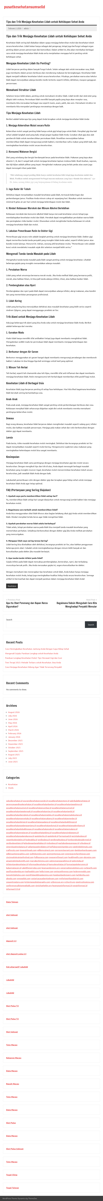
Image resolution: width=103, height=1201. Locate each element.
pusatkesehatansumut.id (17, 807)
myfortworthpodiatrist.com (71, 878)
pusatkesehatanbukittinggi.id (64, 822)
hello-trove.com (46, 871)
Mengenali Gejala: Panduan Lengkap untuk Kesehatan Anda (31, 653)
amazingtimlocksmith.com (18, 860)
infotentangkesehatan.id (17, 864)
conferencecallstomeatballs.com (20, 885)
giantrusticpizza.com (85, 882)
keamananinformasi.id (62, 885)
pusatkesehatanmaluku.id (42, 814)
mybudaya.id (52, 843)
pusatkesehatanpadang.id (39, 822)
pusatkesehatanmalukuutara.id (68, 814)
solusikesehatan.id (14, 800)
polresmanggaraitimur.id (60, 860)
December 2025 (15, 740)
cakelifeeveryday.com (31, 867)
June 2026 (13, 719)
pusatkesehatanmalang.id (66, 829)
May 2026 (12, 722)
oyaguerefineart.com (58, 857)
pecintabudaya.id (79, 836)
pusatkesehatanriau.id (43, 811)
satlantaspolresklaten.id (38, 846)
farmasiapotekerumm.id (77, 864)
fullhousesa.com (41, 857)
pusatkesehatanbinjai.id (16, 822)
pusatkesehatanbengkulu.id (18, 814)
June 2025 (13, 761)
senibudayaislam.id (14, 843)
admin (26, 28)
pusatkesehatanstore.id (58, 800)
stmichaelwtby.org (43, 885)
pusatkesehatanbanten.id (45, 804)
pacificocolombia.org (15, 871)
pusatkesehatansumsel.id (63, 807)
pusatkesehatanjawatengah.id (19, 811)
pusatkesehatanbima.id (41, 832)
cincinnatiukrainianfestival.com (20, 857)
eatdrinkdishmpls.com (82, 846)
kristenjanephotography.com (37, 882)
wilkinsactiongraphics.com (17, 853)
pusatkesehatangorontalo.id (18, 818)
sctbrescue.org (57, 882)
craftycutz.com (12, 850)
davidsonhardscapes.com (85, 850)
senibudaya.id (44, 839)
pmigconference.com (63, 871)
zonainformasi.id (79, 885)
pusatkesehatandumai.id (47, 825)
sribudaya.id (85, 843)
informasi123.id (13, 889)
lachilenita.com (82, 875)
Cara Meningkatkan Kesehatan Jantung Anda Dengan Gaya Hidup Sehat (37, 648)
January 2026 (14, 737)
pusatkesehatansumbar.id (40, 807)
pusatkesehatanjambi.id (63, 811)
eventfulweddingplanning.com (39, 875)
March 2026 (13, 729)
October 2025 (14, 747)
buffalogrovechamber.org (60, 846)
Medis (11, 787)
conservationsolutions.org (71, 867)
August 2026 (14, 712)
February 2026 (14, 733)
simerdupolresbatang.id (16, 846)
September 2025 (15, 751)
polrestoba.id (77, 860)
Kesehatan (12, 586)
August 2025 (14, 754)
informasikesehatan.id (38, 864)
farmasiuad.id (65, 836)
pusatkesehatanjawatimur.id (69, 804)
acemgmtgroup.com (56, 853)
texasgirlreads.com (28, 850)
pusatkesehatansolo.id (44, 829)
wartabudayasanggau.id (68, 843)
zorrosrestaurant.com (64, 850)
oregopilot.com (24, 878)
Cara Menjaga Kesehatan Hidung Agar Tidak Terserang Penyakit (33, 667)
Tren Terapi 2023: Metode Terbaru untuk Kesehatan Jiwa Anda (33, 662)
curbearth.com (90, 867)
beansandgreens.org (51, 867)
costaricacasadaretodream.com (45, 878)
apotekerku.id (41, 836)
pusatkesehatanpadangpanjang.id (21, 825)
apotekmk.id (52, 836)
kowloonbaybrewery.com (64, 875)
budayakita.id (31, 839)
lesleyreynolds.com (81, 871)
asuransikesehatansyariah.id (35, 800)
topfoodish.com (32, 871)
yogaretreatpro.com (15, 882)
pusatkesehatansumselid (24, 7)
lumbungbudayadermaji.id (79, 839)
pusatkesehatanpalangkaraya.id (20, 836)
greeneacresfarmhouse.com (77, 853)
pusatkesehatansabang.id (43, 818)
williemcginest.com (45, 850)
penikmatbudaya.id (58, 839)
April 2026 (12, 726)
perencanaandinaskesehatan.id (20, 804)
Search (9, 619)
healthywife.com (75, 857)
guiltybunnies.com (38, 853)
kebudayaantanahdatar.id (34, 843)
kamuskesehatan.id (57, 864)
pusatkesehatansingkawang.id (65, 832)
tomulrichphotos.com (15, 875)
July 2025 (12, 758)
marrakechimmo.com (39, 860)
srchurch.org (69, 882)
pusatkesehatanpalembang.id (72, 825)
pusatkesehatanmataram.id (18, 832)
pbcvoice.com (90, 857)
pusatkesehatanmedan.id (66, 818)
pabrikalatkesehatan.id (80, 800)
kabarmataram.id (13, 867)
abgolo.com (11, 878)
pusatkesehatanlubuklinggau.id (20, 829)
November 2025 (15, 744)
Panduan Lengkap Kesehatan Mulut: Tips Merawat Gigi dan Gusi (33, 658)
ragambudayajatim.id (15, 839)
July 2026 (12, 715)
